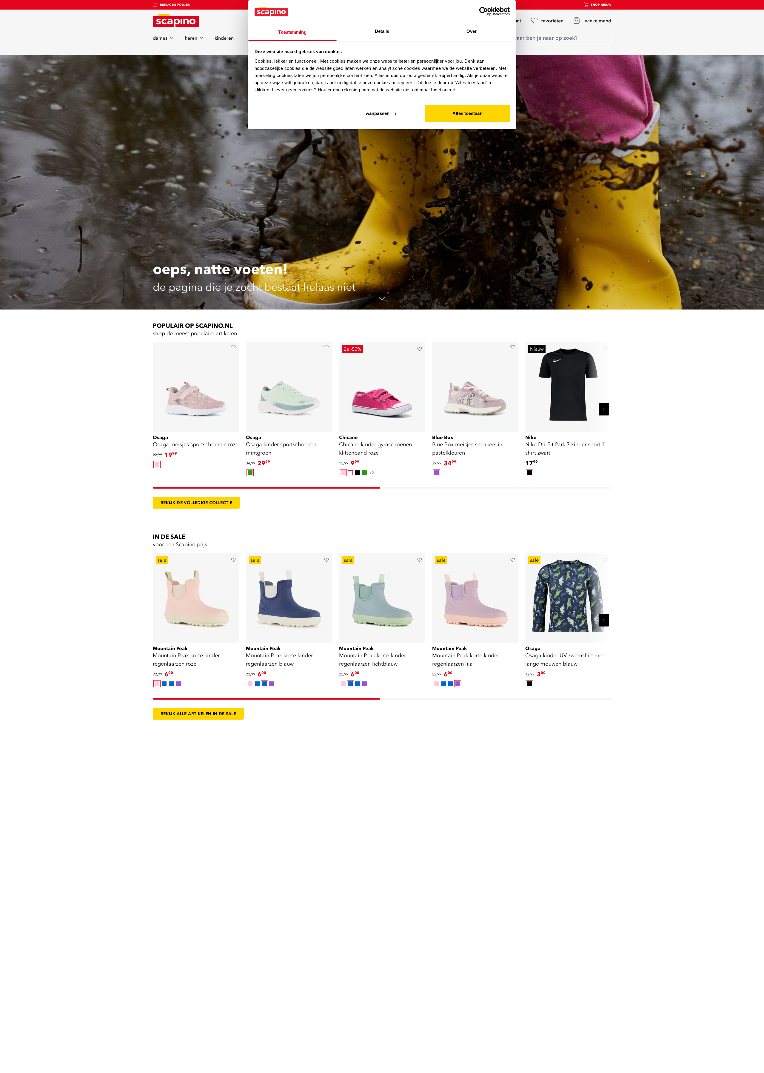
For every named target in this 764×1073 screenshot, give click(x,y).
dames (160, 38)
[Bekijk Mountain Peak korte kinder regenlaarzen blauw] (289, 596)
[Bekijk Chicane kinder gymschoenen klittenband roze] (382, 385)
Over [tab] (471, 31)
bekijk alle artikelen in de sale (198, 713)
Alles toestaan (467, 113)
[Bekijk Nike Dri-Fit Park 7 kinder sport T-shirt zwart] (568, 385)
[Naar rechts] (604, 409)
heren (191, 38)
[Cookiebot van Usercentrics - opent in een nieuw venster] (484, 11)
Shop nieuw (601, 5)
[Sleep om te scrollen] (266, 488)
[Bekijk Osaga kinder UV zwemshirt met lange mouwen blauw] (568, 596)
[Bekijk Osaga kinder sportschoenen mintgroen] (289, 385)
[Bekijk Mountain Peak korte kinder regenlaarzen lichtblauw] (382, 596)
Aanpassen (377, 113)
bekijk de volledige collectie (196, 502)
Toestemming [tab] (292, 32)
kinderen (224, 38)
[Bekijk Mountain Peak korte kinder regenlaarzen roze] (196, 596)
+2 (371, 472)
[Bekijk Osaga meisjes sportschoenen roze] (196, 385)
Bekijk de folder (175, 5)
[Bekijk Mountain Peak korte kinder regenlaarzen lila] (475, 596)
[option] (157, 464)
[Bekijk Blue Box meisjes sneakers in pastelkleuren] (475, 385)
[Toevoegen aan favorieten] (233, 347)
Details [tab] (382, 31)
